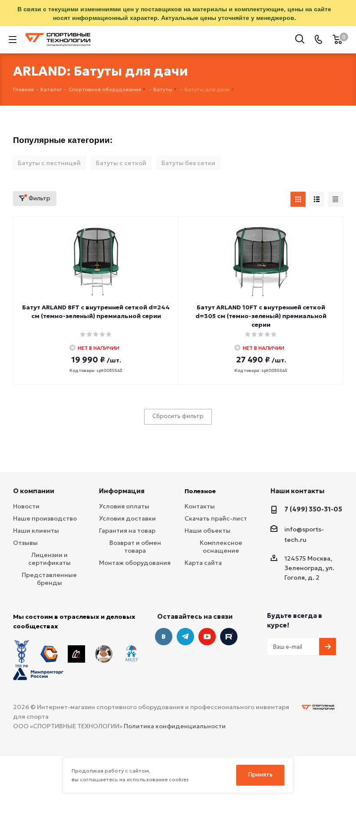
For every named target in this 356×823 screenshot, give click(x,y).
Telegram (185, 636)
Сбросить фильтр (178, 416)
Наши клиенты (36, 530)
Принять (260, 774)
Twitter (228, 636)
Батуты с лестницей (49, 163)
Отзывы (25, 543)
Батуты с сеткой (121, 163)
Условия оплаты (124, 506)
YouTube (207, 636)
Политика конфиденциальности (175, 726)
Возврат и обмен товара (135, 546)
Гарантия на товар (127, 530)
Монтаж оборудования (135, 563)
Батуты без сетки (188, 163)
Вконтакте (163, 636)
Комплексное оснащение (221, 546)
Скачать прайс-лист (216, 518)
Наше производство (45, 518)
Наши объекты (208, 530)
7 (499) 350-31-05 (313, 509)
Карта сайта (203, 563)
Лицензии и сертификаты (49, 559)
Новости (26, 506)
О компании (33, 491)
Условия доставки (127, 518)
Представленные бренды (49, 579)
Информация (122, 491)
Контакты (200, 506)
